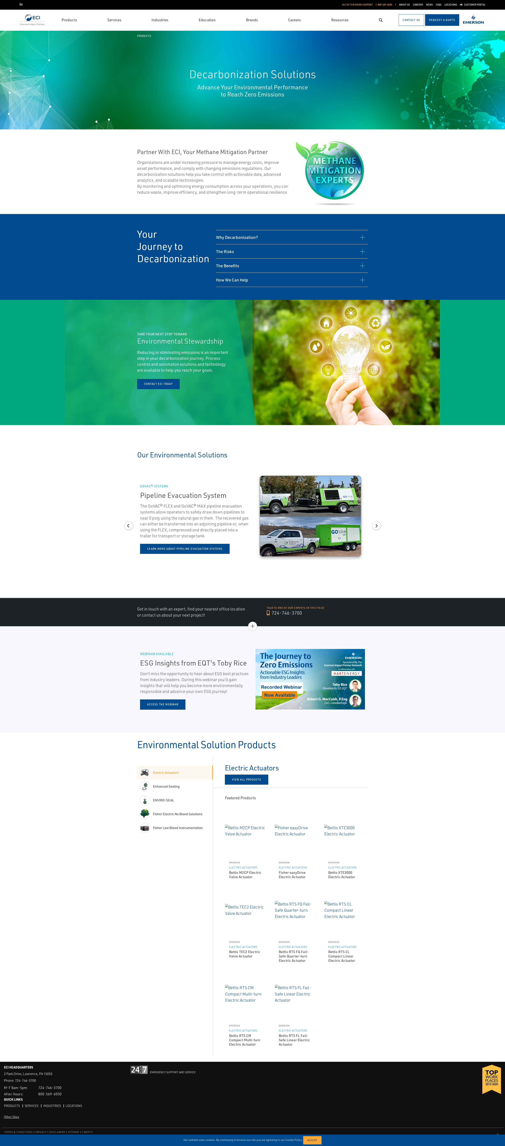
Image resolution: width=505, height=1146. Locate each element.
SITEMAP (73, 1132)
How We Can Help (232, 279)
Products (144, 35)
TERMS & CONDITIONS (18, 1132)
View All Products (246, 779)
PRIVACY (41, 1132)
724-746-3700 (286, 613)
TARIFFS (87, 1132)
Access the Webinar (162, 704)
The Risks (225, 251)
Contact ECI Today (158, 383)
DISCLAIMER (57, 1132)
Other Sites (11, 1117)
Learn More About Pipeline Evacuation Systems (185, 548)
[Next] (498, 362)
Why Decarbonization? (237, 237)
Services (31, 1106)
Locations (74, 1106)
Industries (52, 1106)
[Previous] (6, 362)
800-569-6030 (50, 1094)
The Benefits (227, 265)
